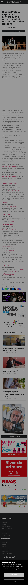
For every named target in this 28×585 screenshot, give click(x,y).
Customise (14, 578)
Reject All (14, 581)
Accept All (14, 574)
